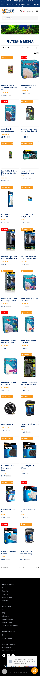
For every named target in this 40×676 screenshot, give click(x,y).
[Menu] (36, 11)
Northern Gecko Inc (23, 672)
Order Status (7, 597)
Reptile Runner (7, 619)
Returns (5, 600)
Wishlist (5, 594)
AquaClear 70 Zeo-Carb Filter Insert (8, 342)
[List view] (37, 53)
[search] (20, 18)
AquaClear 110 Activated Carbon (8, 130)
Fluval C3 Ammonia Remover (28, 511)
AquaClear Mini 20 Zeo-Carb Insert (29, 300)
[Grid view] (35, 53)
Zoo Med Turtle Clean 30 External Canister (29, 383)
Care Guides (7, 638)
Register (5, 591)
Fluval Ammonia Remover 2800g (26, 553)
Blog (4, 635)
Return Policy (7, 622)
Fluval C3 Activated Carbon (8, 553)
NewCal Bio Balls (7, 424)
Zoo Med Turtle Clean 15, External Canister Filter (9, 173)
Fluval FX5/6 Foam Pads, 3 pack (8, 216)
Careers (5, 610)
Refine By (25, 48)
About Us (5, 616)
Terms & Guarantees (10, 625)
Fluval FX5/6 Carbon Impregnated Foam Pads (8, 468)
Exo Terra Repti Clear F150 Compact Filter (9, 300)
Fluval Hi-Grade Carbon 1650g (30, 425)
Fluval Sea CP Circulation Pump (27, 172)
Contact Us (6, 648)
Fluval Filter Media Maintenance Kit (8, 511)
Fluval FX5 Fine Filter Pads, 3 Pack (28, 216)
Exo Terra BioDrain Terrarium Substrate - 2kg (9, 87)
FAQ (3, 613)
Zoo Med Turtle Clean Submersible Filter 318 (29, 130)
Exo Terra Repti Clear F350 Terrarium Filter (9, 258)
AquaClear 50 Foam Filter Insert (28, 342)
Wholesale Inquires (9, 651)
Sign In (4, 588)
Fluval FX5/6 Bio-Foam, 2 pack (29, 467)
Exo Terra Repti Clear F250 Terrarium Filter (28, 258)
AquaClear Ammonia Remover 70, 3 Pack (28, 86)
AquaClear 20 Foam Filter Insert (8, 383)
